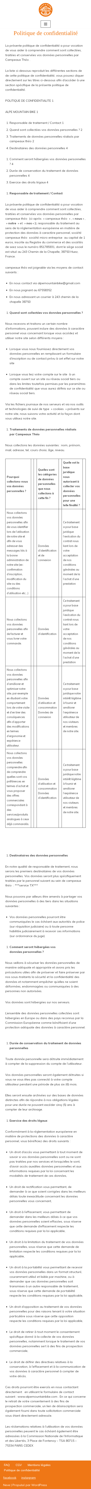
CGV (19, 1465)
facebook (9, 1478)
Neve (6, 1485)
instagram (28, 1478)
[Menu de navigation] (46, 24)
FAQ (7, 1465)
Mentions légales (39, 1465)
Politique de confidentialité (22, 1470)
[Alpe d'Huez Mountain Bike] (45, 10)
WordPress (39, 1485)
